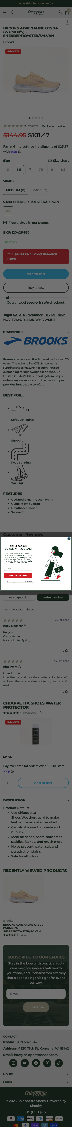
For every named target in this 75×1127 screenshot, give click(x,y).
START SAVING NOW (18, 575)
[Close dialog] (69, 539)
